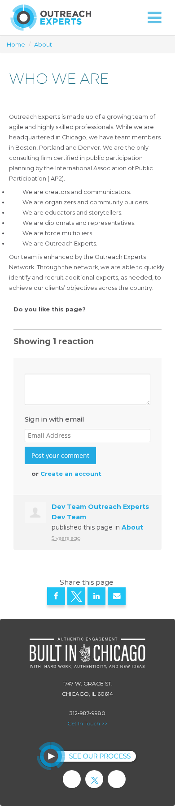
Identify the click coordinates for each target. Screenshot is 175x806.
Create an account (70, 473)
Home (16, 44)
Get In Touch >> (87, 723)
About (43, 44)
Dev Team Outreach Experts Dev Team (100, 512)
